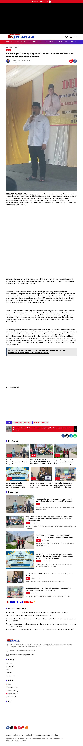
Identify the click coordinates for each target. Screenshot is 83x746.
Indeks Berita (18, 735)
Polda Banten (13, 697)
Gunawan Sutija (15, 60)
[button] (66, 36)
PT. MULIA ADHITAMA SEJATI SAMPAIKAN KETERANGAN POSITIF (26, 616)
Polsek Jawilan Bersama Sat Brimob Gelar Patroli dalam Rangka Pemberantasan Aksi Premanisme (17, 462)
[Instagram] (19, 727)
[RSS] (26, 727)
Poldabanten (12, 687)
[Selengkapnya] (41, 640)
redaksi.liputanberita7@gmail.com (22, 655)
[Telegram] (71, 436)
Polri (9, 684)
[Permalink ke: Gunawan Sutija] (8, 61)
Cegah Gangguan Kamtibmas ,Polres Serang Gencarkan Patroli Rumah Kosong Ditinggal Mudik (65, 462)
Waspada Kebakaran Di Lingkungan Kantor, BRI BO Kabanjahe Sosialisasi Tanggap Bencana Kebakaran (64, 485)
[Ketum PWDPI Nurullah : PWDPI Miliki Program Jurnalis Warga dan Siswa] (41, 474)
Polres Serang (13, 691)
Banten (34, 455)
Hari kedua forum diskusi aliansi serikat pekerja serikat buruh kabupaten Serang (34, 613)
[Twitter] (67, 436)
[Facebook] (63, 436)
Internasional (10, 676)
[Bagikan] (75, 61)
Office (55, 735)
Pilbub (37, 423)
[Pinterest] (15, 727)
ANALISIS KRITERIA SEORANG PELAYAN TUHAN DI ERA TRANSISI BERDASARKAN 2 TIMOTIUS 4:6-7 (37, 629)
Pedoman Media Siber (43, 735)
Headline (9, 663)
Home (8, 735)
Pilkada (45, 423)
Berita (8, 50)
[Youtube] (22, 727)
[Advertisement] (41, 27)
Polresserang (12, 694)
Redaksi (29, 735)
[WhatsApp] (75, 436)
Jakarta (9, 673)
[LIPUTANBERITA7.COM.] (20, 36)
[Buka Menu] (71, 36)
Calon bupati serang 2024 (22, 423)
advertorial (10, 666)
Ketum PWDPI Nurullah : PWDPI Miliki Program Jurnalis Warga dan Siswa (41, 485)
